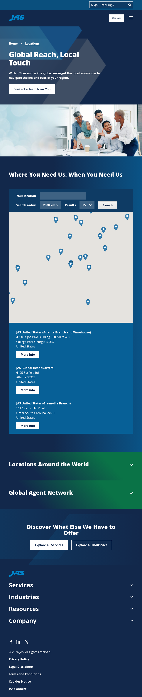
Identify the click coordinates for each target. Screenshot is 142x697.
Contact (116, 18)
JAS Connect (17, 689)
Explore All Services (49, 545)
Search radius (26, 205)
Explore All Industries (91, 545)
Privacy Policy (19, 659)
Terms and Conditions (25, 674)
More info (28, 354)
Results (70, 205)
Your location (26, 196)
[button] (70, 264)
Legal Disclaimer (21, 667)
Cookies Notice (20, 681)
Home (13, 43)
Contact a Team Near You (32, 89)
